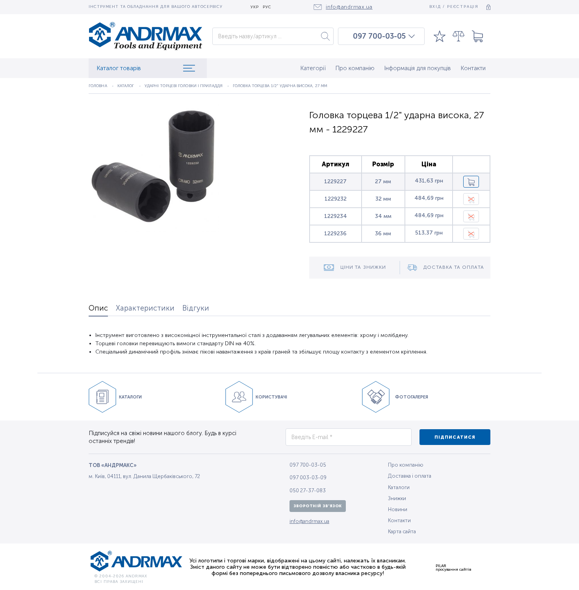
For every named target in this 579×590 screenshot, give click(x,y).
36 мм (383, 233)
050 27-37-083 (308, 490)
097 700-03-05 (379, 36)
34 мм (383, 216)
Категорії (313, 68)
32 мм (383, 198)
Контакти (473, 68)
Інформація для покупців (417, 68)
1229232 (336, 198)
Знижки (397, 498)
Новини (397, 509)
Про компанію (355, 68)
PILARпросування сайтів (453, 567)
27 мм (383, 181)
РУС (267, 7)
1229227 (335, 181)
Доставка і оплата (409, 476)
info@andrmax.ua (309, 521)
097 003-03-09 (308, 477)
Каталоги (399, 487)
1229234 (335, 216)
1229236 (335, 233)
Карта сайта (402, 531)
